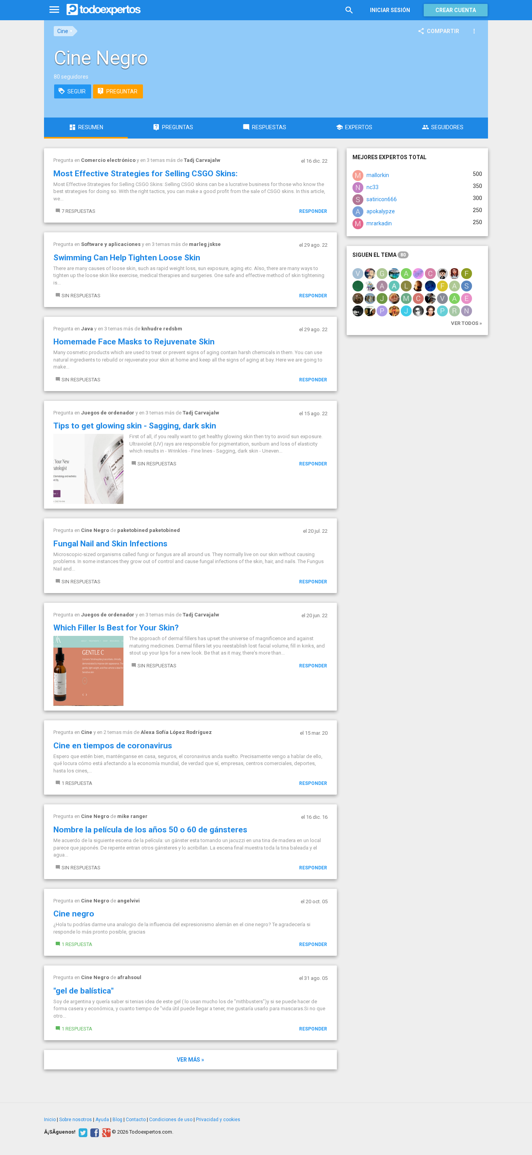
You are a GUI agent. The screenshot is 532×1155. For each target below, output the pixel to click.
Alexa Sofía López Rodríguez (176, 732)
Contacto (136, 1119)
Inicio (50, 1119)
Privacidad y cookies (218, 1119)
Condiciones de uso (170, 1119)
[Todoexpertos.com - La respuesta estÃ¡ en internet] (103, 9)
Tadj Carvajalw (202, 160)
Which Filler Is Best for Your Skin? (116, 627)
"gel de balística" (83, 990)
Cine (62, 31)
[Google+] (105, 1132)
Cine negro (73, 913)
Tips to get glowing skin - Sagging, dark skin (134, 425)
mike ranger (132, 816)
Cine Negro (95, 530)
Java (87, 329)
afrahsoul (129, 977)
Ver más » (190, 1060)
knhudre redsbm (161, 329)
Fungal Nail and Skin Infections (110, 543)
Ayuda (102, 1119)
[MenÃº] (54, 10)
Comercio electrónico (108, 160)
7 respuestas (78, 211)
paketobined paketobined (148, 530)
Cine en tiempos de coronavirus (112, 745)
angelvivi (128, 901)
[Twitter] (82, 1132)
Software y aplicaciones (111, 244)
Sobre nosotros (75, 1119)
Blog (117, 1119)
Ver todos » (466, 323)
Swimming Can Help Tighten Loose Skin (126, 257)
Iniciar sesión (390, 10)
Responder (313, 211)
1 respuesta (77, 783)
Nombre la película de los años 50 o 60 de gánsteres (150, 829)
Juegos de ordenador (107, 413)
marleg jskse (205, 244)
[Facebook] (93, 1132)
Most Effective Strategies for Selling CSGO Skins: (145, 173)
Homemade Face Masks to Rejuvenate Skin (134, 341)
